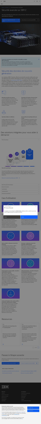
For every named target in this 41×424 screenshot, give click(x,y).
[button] (40, 404)
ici (22, 418)
